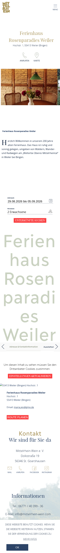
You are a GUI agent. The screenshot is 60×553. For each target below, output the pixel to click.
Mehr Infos (30, 539)
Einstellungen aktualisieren (30, 376)
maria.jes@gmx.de (24, 407)
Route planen (17, 417)
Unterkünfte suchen (30, 220)
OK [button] (17, 547)
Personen (10, 209)
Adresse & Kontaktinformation (23, 346)
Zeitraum (10, 198)
